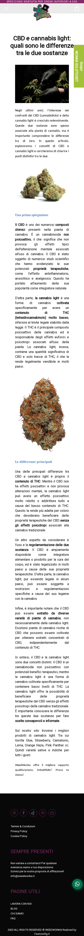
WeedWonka (23, 765)
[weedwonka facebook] (24, 814)
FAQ (13, 918)
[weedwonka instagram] (15, 814)
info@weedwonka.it (23, 876)
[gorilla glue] (42, 186)
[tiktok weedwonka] (34, 814)
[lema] (42, 414)
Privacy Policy (19, 831)
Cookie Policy (19, 836)
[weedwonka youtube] (44, 814)
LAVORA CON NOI (21, 903)
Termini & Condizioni (23, 826)
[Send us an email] (53, 814)
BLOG (14, 908)
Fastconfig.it (42, 933)
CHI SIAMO (17, 913)
